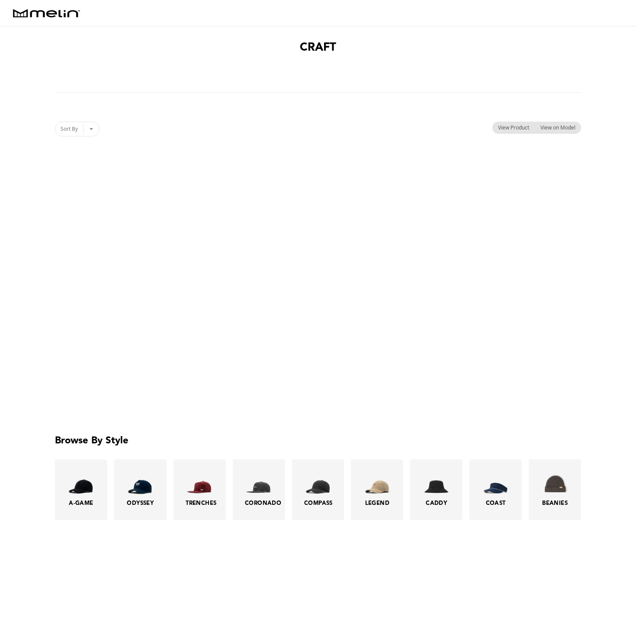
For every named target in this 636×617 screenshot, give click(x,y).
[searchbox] (621, 12)
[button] (612, 593)
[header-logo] (46, 13)
